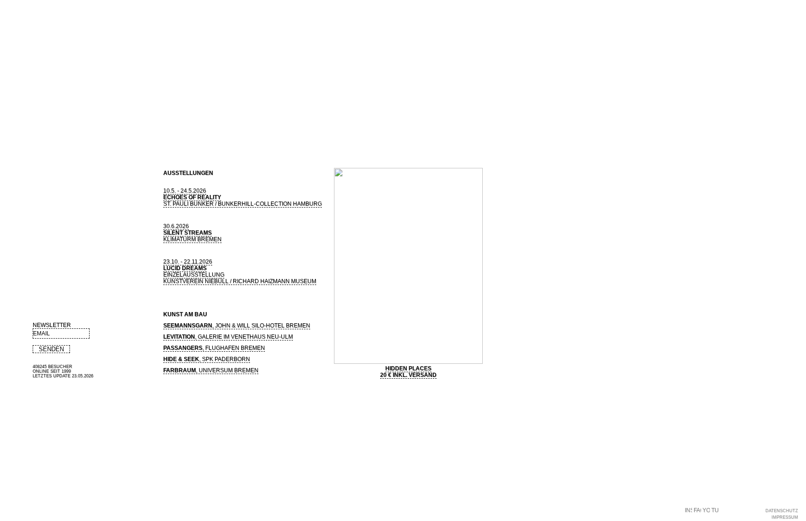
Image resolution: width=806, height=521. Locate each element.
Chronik (267, 136)
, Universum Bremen (210, 370)
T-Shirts (238, 136)
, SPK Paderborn (206, 359)
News (17, 136)
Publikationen (135, 136)
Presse (195, 136)
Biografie (46, 136)
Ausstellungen (87, 136)
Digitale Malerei (36, 120)
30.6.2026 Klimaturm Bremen (192, 233)
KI (190, 120)
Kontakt (320, 136)
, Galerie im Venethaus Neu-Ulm (228, 336)
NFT (215, 136)
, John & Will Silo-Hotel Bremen (236, 325)
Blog (291, 136)
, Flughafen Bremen (214, 348)
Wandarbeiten (95, 120)
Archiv (216, 120)
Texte (170, 136)
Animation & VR (152, 120)
